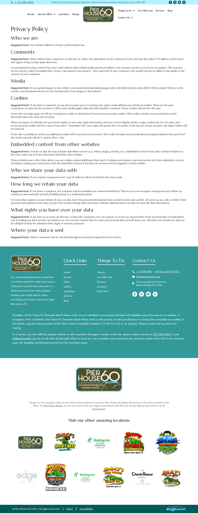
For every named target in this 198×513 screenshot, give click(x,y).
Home (67, 272)
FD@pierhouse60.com (24, 338)
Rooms (31, 14)
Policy (69, 509)
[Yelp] (184, 2)
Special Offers (45, 14)
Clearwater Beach (52, 405)
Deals (67, 281)
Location (102, 286)
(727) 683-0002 (161, 334)
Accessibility (86, 509)
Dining (75, 14)
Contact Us (123, 17)
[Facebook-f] (170, 2)
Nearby (101, 272)
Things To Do (125, 10)
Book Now (102, 291)
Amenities (63, 14)
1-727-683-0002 (24, 2)
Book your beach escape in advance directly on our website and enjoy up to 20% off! (98, 2)
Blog (170, 10)
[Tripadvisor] (179, 2)
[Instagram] (175, 2)
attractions (98, 409)
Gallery (68, 286)
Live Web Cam (145, 10)
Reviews (160, 10)
